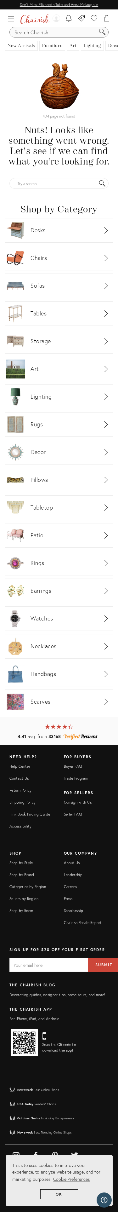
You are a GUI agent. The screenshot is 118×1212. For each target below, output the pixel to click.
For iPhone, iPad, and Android (34, 1018)
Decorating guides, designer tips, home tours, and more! (57, 994)
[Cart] (106, 19)
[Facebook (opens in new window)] (35, 1154)
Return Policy (20, 790)
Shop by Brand (21, 874)
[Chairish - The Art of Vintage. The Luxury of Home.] (34, 19)
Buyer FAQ (73, 766)
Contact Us (19, 778)
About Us (72, 862)
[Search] (102, 32)
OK (59, 1194)
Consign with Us (78, 802)
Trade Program (76, 778)
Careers (70, 886)
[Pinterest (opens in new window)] (55, 1154)
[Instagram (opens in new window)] (16, 1154)
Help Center (19, 766)
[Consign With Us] (81, 19)
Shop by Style (21, 862)
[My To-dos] (68, 19)
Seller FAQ (73, 814)
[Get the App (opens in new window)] (24, 1043)
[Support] (104, 1200)
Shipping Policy (22, 802)
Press (68, 898)
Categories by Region (27, 886)
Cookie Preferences (71, 1179)
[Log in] (55, 18)
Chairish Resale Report (83, 922)
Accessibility (20, 826)
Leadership (73, 874)
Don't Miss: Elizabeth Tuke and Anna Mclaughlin (59, 4)
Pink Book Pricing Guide (29, 814)
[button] (12, 19)
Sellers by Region (23, 898)
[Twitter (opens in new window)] (74, 1154)
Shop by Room (21, 910)
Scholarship (73, 910)
